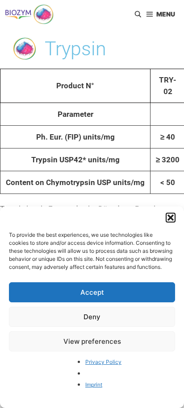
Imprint (93, 384)
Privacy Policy (103, 362)
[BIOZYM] (29, 14)
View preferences (92, 341)
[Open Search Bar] (138, 14)
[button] (170, 217)
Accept (92, 292)
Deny (92, 317)
